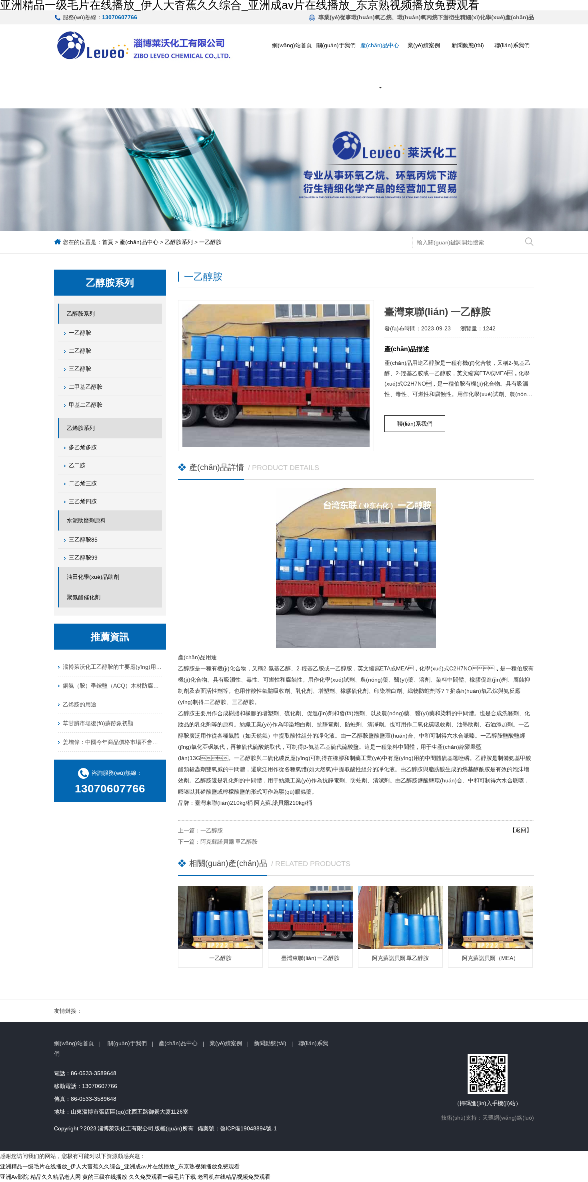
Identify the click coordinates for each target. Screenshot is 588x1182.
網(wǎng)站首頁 (292, 45)
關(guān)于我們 (336, 45)
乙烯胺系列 (81, 428)
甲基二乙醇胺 (85, 405)
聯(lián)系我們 (512, 45)
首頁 (107, 242)
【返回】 (521, 830)
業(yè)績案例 (424, 45)
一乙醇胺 (210, 242)
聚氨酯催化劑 (83, 597)
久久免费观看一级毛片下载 (162, 1177)
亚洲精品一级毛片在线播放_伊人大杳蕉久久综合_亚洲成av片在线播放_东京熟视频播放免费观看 (120, 1166)
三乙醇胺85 (83, 539)
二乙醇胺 (80, 351)
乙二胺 (77, 465)
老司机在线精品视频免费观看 (234, 1177)
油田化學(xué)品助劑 (93, 577)
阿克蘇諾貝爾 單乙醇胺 (229, 841)
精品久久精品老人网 (55, 1177)
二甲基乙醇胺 (85, 387)
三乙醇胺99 (83, 557)
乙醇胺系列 (179, 242)
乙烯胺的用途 (79, 704)
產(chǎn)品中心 (379, 45)
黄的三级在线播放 (104, 1177)
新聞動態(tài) (468, 45)
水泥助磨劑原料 (86, 520)
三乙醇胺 (80, 369)
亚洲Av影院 (14, 1177)
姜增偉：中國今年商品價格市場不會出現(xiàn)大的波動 (112, 742)
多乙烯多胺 (83, 447)
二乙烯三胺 (83, 483)
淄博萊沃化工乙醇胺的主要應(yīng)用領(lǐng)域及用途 (112, 667)
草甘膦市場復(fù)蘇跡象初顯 (98, 723)
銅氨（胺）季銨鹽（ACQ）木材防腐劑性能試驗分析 (112, 685)
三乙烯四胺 (83, 501)
